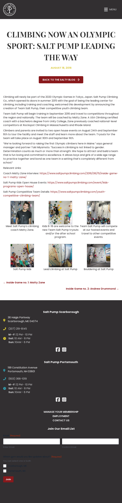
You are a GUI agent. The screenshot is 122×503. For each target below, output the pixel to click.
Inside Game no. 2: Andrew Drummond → (92, 289)
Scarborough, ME (17, 465)
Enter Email (8, 447)
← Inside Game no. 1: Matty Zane (24, 282)
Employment (61, 416)
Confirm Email (69, 447)
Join (8, 479)
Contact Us (61, 420)
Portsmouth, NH (16, 471)
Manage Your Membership (61, 412)
